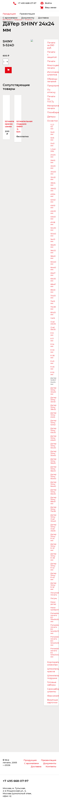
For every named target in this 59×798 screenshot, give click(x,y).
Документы (27, 17)
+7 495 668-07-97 (15, 781)
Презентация (27, 13)
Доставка (43, 17)
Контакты (8, 21)
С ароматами (10, 17)
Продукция (9, 13)
